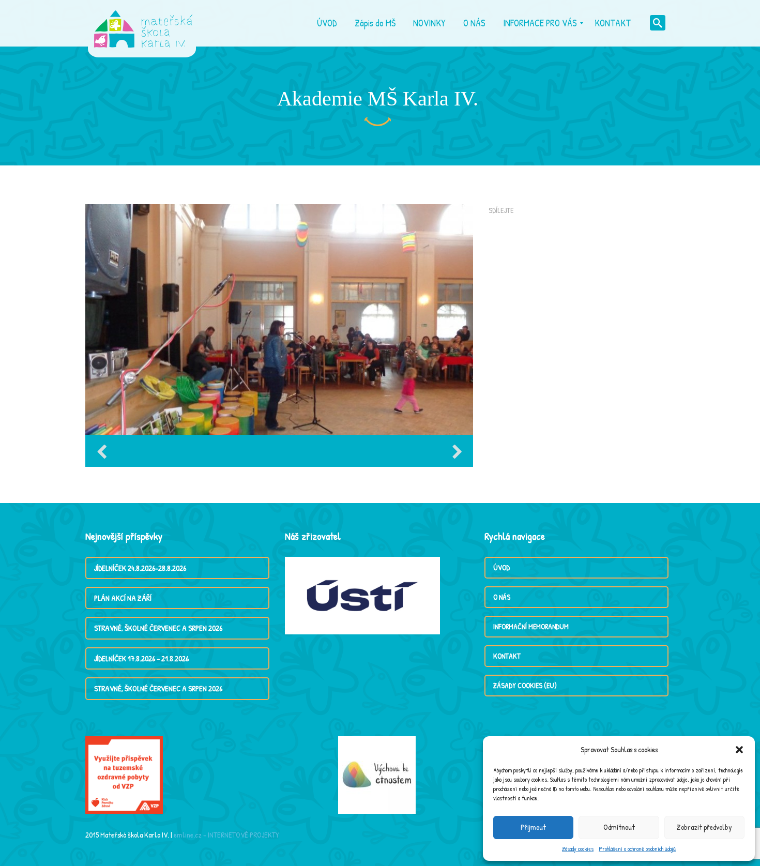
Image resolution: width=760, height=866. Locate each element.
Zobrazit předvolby (704, 827)
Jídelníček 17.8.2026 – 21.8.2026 (141, 658)
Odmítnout (619, 827)
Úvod (501, 567)
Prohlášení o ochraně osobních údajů (637, 848)
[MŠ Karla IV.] (143, 23)
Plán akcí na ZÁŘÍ (122, 597)
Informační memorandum (531, 626)
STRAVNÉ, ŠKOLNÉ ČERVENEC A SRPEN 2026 (158, 627)
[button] (739, 750)
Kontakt (507, 656)
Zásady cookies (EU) (525, 685)
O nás (501, 597)
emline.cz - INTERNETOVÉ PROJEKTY (226, 834)
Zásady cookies (578, 848)
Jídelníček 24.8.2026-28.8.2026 (140, 568)
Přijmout (533, 827)
